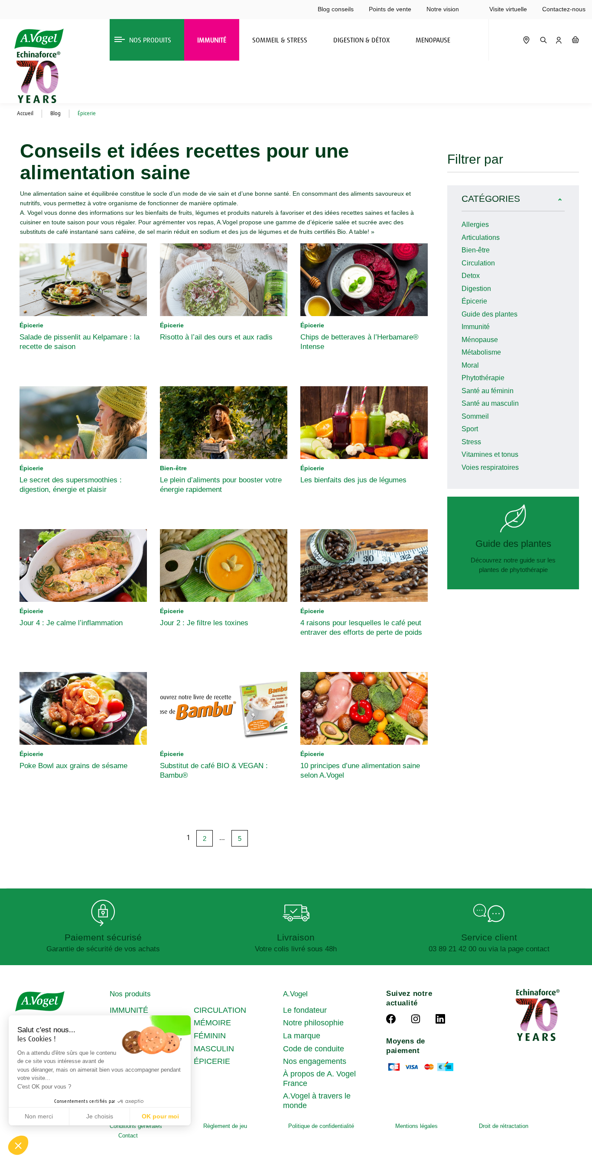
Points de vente (390, 9)
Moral (470, 365)
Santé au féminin (488, 390)
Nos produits (130, 994)
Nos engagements (314, 1061)
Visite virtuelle (508, 9)
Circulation (478, 263)
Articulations (481, 237)
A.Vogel (295, 994)
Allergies (475, 224)
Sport (470, 429)
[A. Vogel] (38, 38)
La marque (301, 1035)
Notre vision (442, 9)
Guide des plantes (489, 314)
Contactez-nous (563, 9)
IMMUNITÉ (129, 1010)
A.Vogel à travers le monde (317, 1101)
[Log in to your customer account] (559, 40)
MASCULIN (214, 1048)
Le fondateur (305, 1010)
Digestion (476, 288)
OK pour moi (160, 1116)
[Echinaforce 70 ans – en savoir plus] (36, 77)
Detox (471, 275)
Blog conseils (336, 9)
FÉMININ (210, 1035)
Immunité (476, 326)
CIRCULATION (220, 1010)
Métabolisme (481, 352)
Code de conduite (313, 1048)
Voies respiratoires (490, 467)
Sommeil (475, 416)
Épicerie (474, 301)
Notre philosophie (313, 1022)
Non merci (39, 1116)
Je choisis (99, 1116)
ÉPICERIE (212, 1061)
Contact (128, 1135)
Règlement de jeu (225, 1126)
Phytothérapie (483, 377)
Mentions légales (416, 1126)
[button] (18, 1145)
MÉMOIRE (212, 1022)
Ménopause (480, 339)
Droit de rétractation (503, 1126)
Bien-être (476, 250)
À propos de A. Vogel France (319, 1079)
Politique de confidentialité (321, 1126)
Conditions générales (136, 1126)
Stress (471, 442)
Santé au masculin (490, 403)
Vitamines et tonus (490, 454)
